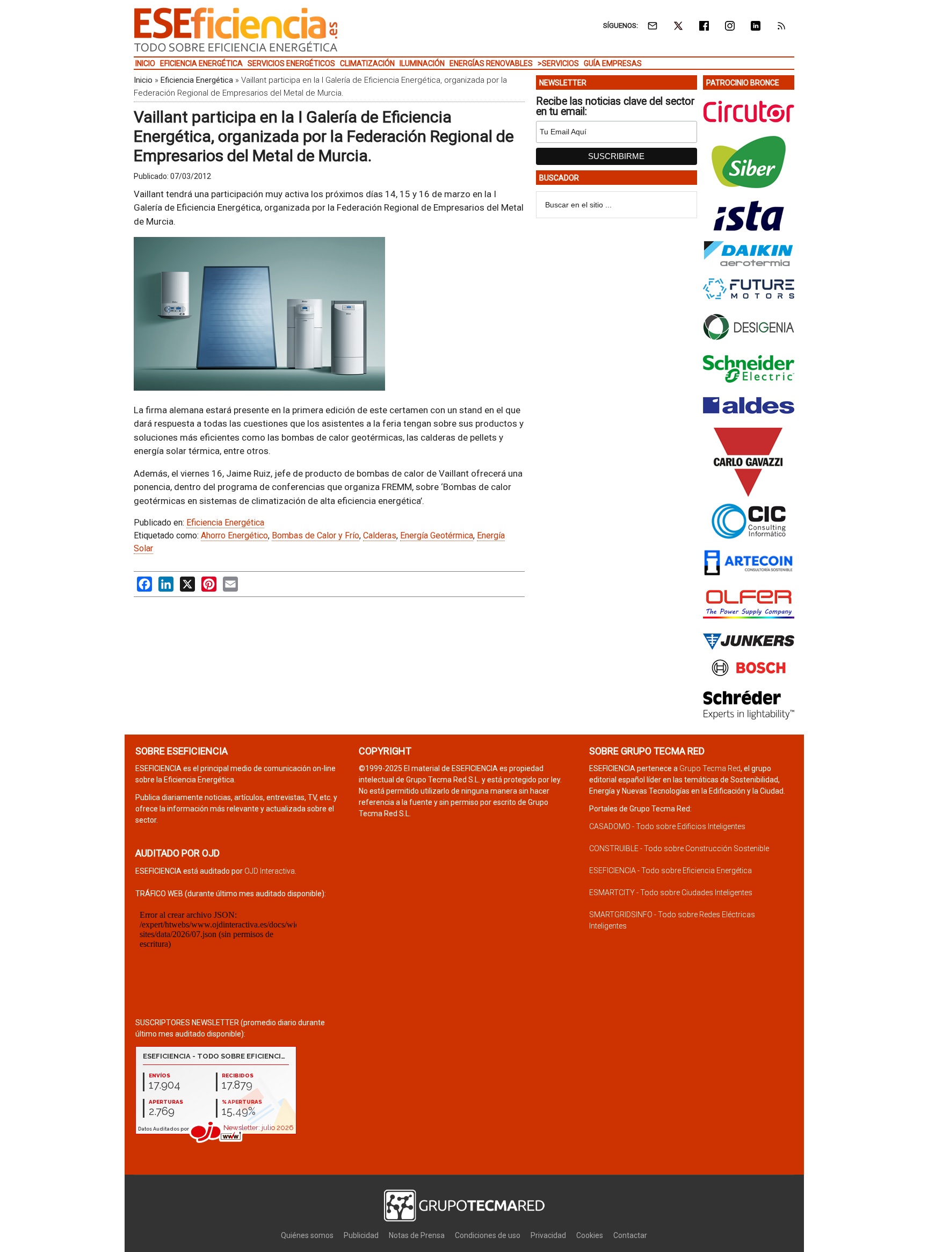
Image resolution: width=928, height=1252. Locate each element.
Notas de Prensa (417, 1235)
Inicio (143, 80)
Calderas (379, 535)
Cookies (589, 1235)
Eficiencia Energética (197, 80)
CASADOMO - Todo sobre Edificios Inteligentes (667, 826)
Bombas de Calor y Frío (315, 535)
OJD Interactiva (269, 871)
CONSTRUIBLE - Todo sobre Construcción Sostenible (679, 848)
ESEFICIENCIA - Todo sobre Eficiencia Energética (670, 870)
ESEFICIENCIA (236, 29)
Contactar (630, 1235)
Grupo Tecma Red (710, 768)
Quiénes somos (307, 1235)
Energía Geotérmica (436, 535)
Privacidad (548, 1235)
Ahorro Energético (234, 535)
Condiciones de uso (487, 1235)
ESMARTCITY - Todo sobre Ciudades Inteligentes (670, 892)
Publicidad (361, 1235)
